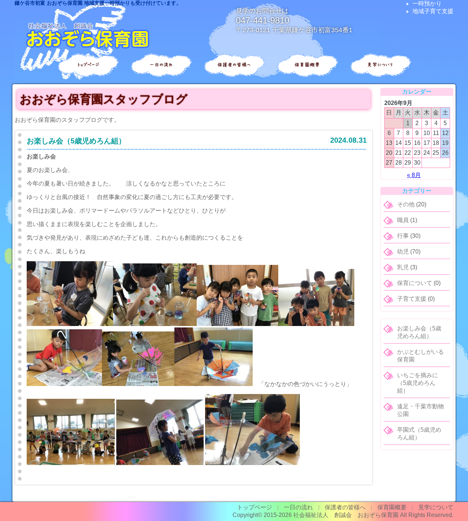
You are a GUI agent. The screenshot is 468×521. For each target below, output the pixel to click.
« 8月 (414, 175)
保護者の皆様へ (234, 64)
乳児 (403, 267)
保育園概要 (307, 64)
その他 (406, 204)
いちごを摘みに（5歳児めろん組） (417, 383)
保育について (414, 283)
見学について (380, 64)
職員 (403, 220)
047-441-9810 (262, 20)
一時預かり (427, 3)
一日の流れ (161, 64)
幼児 (403, 251)
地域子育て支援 (432, 11)
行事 (403, 236)
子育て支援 (411, 299)
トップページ (88, 64)
